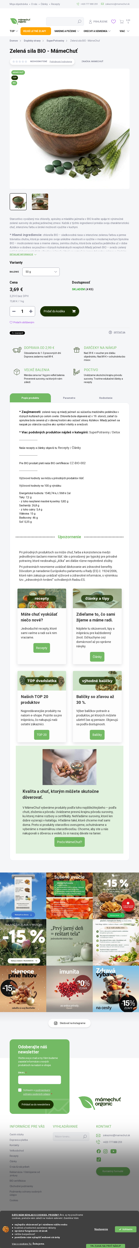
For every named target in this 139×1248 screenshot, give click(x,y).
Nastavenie (101, 1229)
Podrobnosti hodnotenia (61, 61)
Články (44, 4)
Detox (116, 432)
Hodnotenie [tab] (105, 398)
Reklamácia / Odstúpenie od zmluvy (25, 1174)
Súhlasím (127, 1229)
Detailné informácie (21, 254)
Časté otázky (17, 1134)
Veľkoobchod (17, 1150)
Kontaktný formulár (113, 1171)
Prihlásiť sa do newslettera (36, 1104)
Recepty (55, 4)
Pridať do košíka (54, 311)
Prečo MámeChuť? (69, 842)
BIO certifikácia (18, 1180)
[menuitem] (14, 31)
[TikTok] (98, 1158)
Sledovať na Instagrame (72, 1023)
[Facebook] (98, 1150)
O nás (34, 4)
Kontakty (14, 1145)
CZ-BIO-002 (78, 463)
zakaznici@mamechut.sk (116, 1135)
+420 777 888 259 (112, 1142)
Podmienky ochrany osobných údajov (26, 1193)
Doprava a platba (19, 1140)
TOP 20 (42, 735)
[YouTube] (113, 1150)
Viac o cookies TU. (22, 1243)
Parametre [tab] (69, 398)
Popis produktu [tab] (30, 398)
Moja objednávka (19, 4)
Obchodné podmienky (21, 1186)
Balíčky (97, 735)
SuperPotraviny (99, 432)
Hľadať (79, 21)
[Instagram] (105, 1150)
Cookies (14, 1200)
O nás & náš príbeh (19, 1166)
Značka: (92, 61)
